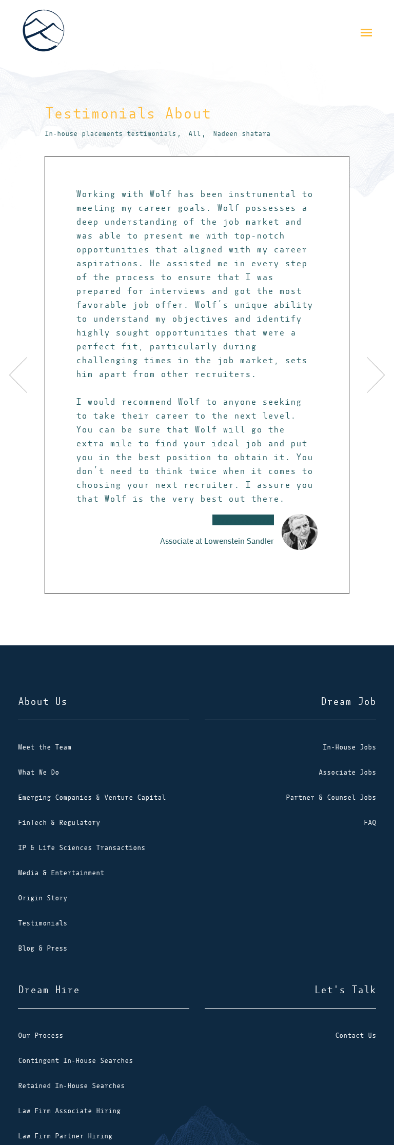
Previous (27, 375)
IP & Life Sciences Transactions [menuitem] (81, 847)
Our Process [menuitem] (40, 1035)
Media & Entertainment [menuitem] (61, 872)
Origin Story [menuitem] (42, 898)
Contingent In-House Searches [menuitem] (75, 1060)
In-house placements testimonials (110, 133)
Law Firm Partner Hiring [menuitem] (65, 1136)
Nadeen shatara (241, 133)
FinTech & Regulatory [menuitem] (59, 822)
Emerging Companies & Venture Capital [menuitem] (92, 797)
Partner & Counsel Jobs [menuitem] (331, 797)
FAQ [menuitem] (370, 822)
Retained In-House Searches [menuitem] (71, 1085)
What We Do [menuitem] (38, 772)
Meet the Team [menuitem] (44, 747)
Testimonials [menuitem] (42, 923)
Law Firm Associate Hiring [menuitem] (69, 1111)
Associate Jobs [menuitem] (347, 772)
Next (367, 375)
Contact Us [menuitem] (355, 1035)
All (194, 133)
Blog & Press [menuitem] (42, 948)
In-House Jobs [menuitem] (349, 747)
